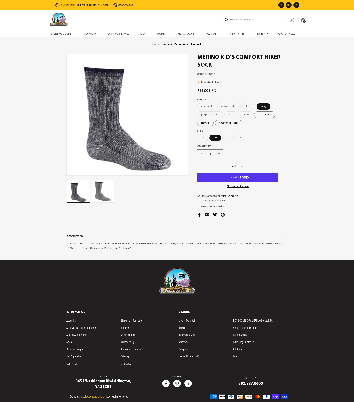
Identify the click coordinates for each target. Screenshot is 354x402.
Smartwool (183, 342)
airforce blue (231, 107)
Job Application (74, 356)
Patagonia (183, 349)
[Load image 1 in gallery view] (78, 191)
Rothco (181, 328)
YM (215, 137)
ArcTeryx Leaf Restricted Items (81, 328)
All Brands (238, 349)
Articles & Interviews (76, 335)
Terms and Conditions (132, 349)
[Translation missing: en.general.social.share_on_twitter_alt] (215, 215)
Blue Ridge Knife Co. (244, 342)
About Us (71, 321)
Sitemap (125, 356)
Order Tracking (128, 335)
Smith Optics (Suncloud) (245, 328)
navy (264, 106)
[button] (254, 20)
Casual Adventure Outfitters (93, 397)
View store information (213, 206)
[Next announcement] (303, 4)
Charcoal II (264, 114)
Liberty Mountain (187, 321)
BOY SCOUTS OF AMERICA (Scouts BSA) (253, 321)
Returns (125, 328)
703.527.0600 (126, 5)
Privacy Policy (127, 342)
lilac (250, 107)
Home (156, 44)
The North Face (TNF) (188, 356)
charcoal (208, 107)
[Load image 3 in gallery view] (103, 191)
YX (241, 138)
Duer (235, 356)
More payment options (238, 186)
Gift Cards (126, 364)
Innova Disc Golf (186, 335)
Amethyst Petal (228, 123)
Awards (69, 342)
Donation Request (75, 349)
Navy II (205, 123)
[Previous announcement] (51, 4)
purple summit (212, 115)
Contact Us (71, 364)
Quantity (204, 146)
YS (204, 138)
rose (232, 115)
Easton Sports (240, 335)
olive (248, 115)
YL (229, 138)
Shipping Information (132, 321)
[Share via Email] (207, 215)
